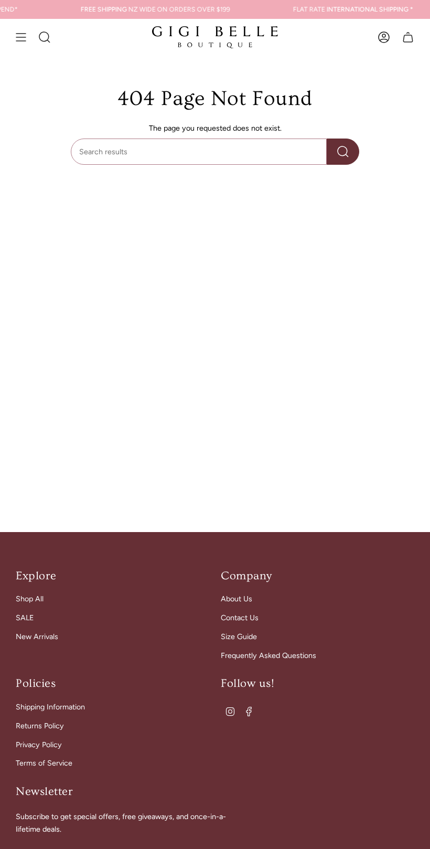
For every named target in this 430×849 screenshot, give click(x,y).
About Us (236, 598)
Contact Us (240, 617)
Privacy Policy (39, 744)
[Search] (343, 152)
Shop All (30, 598)
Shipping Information (50, 707)
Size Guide (239, 636)
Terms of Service (44, 763)
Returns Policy (40, 725)
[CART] (408, 37)
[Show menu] (20, 37)
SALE (25, 617)
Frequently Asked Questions (268, 655)
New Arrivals (37, 636)
